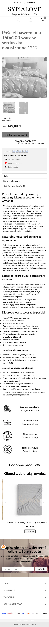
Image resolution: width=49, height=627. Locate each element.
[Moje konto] (30, 20)
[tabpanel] (24, 294)
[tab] (24, 175)
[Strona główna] (24, 11)
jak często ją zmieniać (20, 395)
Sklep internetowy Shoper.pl (24, 624)
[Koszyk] (43, 19)
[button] (6, 19)
